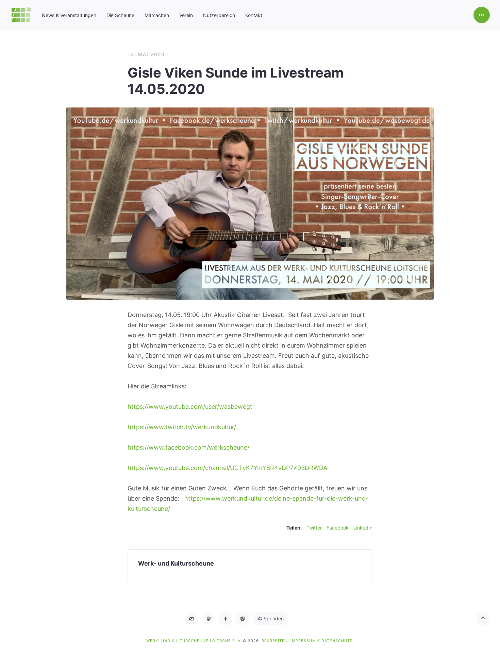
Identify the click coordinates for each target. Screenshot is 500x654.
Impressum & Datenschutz (321, 640)
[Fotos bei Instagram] (242, 618)
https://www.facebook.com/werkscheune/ (188, 447)
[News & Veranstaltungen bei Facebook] (225, 618)
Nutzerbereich (219, 15)
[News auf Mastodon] (208, 618)
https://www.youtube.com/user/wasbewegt (190, 406)
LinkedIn (362, 528)
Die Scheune (120, 15)
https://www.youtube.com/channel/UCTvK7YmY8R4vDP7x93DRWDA (227, 467)
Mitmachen (157, 15)
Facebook (338, 528)
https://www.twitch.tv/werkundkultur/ (182, 427)
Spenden (273, 618)
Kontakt (253, 15)
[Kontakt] (191, 618)
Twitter (314, 528)
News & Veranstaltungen (69, 15)
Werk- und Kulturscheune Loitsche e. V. (194, 640)
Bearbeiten (275, 640)
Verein (186, 15)
